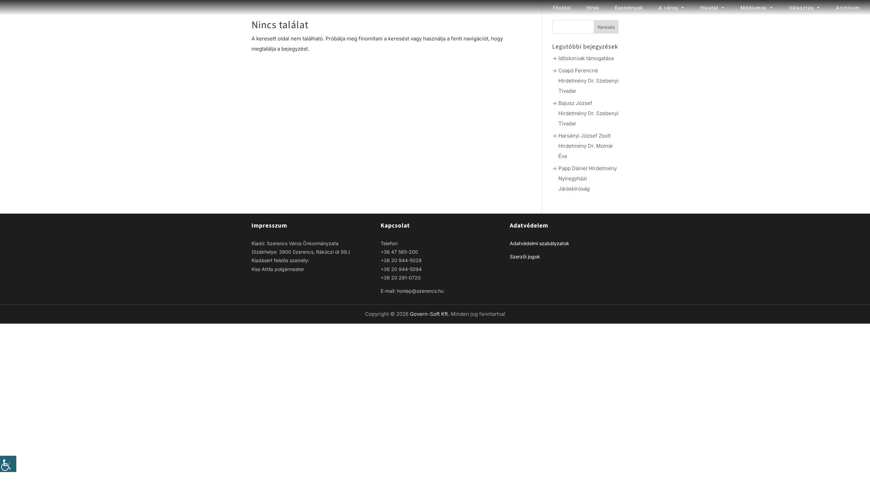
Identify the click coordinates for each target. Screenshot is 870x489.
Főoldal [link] (562, 8)
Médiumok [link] (754, 8)
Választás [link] (801, 8)
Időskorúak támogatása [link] (586, 58)
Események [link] (629, 8)
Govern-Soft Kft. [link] (430, 314)
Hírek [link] (592, 8)
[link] (8, 464)
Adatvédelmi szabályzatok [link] (539, 243)
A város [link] (668, 8)
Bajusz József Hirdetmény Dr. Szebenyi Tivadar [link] (588, 113)
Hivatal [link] (709, 8)
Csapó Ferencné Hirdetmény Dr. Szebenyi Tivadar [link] (588, 80)
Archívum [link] (848, 8)
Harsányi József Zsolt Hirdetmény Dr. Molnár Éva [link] (585, 145)
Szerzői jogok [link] (525, 256)
